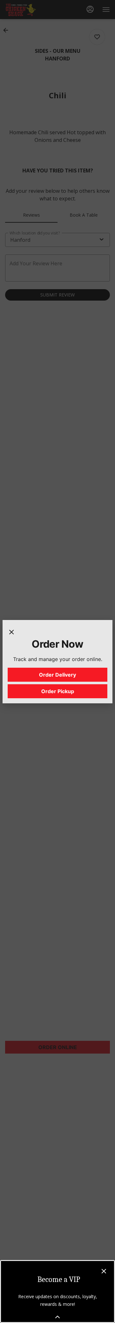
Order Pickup (57, 691)
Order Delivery (57, 675)
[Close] (11, 631)
